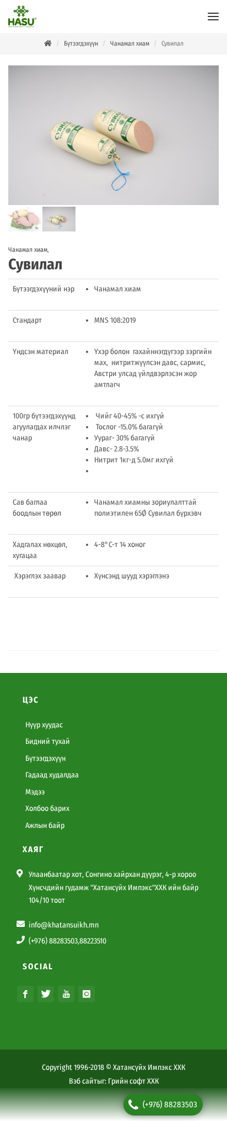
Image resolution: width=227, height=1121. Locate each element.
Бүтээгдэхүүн (81, 43)
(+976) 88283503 (170, 1104)
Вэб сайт (83, 1081)
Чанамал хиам (129, 43)
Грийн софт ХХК (133, 1081)
